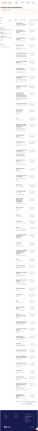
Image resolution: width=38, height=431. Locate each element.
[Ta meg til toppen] (37, 429)
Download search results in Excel (31, 401)
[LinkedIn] (33, 427)
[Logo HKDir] (7, 427)
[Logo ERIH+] (4, 2)
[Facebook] (31, 427)
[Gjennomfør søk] (3, 12)
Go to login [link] (33, 2)
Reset (10, 20)
